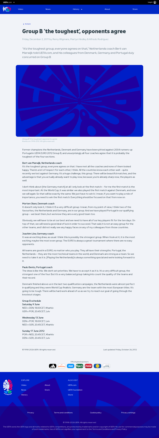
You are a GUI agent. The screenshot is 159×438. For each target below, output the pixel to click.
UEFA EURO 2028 (7, 9)
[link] (21, 9)
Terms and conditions (63, 413)
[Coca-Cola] (88, 366)
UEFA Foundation (75, 390)
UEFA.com (72, 385)
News (23, 390)
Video (23, 385)
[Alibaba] (61, 366)
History (24, 395)
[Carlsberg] (79, 366)
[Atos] (70, 366)
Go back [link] (28, 24)
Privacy (30, 413)
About (47, 385)
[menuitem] (29, 9)
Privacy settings (128, 413)
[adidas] (52, 366)
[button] (77, 9)
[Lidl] (97, 366)
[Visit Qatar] (106, 366)
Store (47, 390)
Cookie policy (95, 413)
